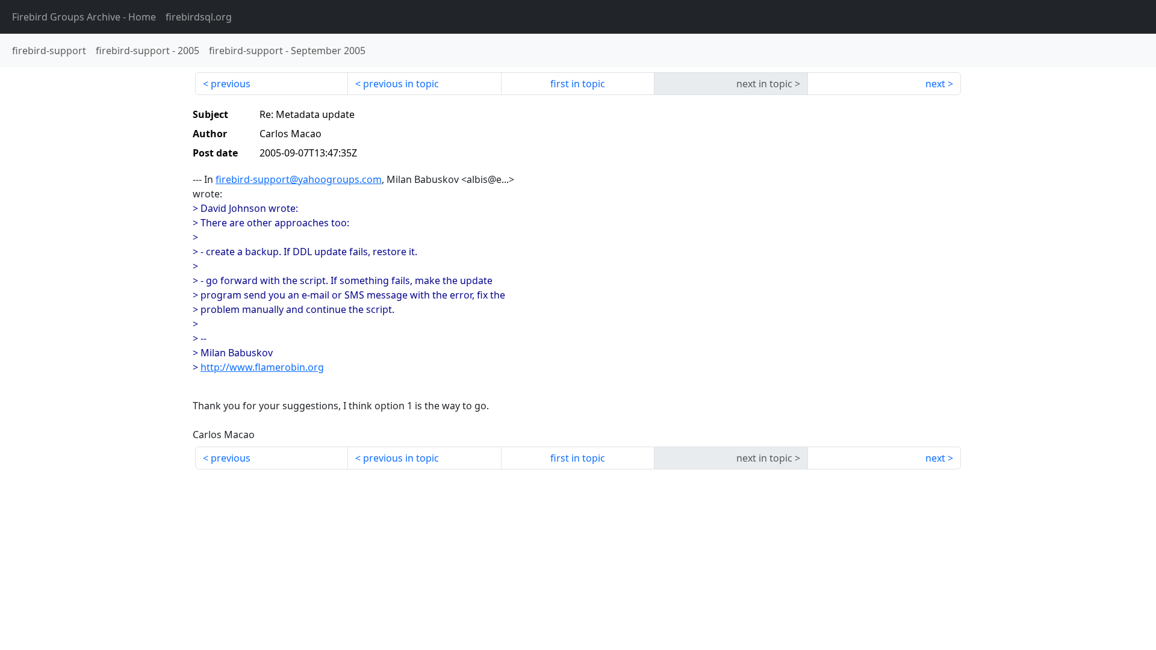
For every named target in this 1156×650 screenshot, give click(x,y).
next (935, 83)
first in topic (577, 83)
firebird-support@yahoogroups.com (299, 179)
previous (230, 83)
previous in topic (401, 83)
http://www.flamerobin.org (262, 367)
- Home (84, 16)
